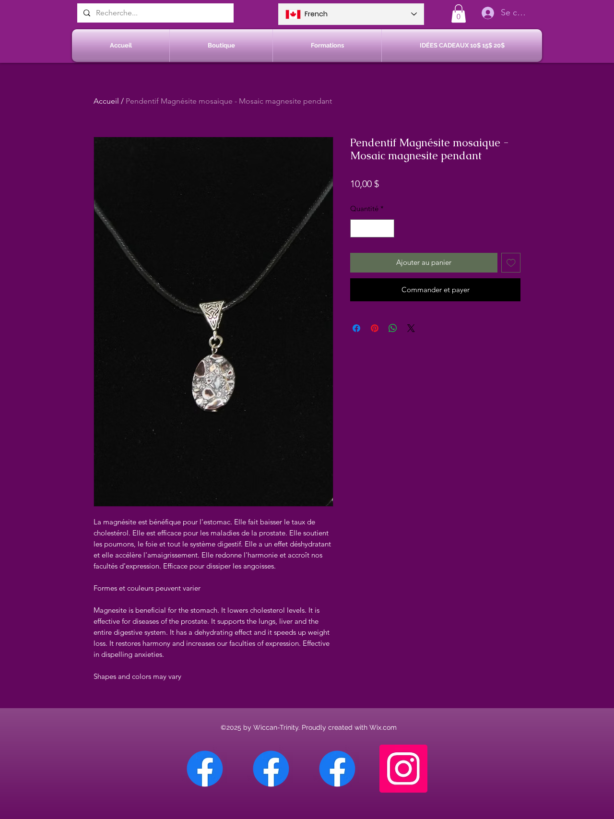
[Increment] (386, 228)
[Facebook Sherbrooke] (271, 769)
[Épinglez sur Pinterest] (374, 328)
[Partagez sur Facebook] (356, 328)
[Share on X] (411, 328)
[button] (458, 13)
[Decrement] (358, 228)
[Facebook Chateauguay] (205, 769)
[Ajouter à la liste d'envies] (511, 263)
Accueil (106, 101)
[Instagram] (403, 769)
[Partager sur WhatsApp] (393, 328)
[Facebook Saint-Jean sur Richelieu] (337, 769)
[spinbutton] (372, 228)
